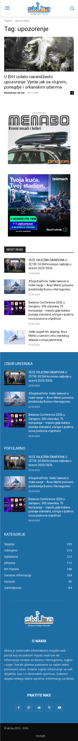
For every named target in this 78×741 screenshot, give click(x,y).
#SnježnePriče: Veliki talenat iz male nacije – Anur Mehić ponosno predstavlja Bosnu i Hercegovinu (51, 285)
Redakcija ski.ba (14, 92)
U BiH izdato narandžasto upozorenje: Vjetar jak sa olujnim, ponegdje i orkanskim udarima (35, 82)
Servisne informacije (16, 69)
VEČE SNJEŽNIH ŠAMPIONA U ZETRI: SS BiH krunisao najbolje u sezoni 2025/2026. (49, 264)
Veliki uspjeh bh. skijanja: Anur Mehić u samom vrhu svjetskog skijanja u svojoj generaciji (48, 336)
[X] (49, 708)
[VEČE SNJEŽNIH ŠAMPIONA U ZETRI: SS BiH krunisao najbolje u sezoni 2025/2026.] (14, 265)
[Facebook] (19, 708)
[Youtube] (59, 708)
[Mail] (39, 708)
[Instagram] (29, 708)
